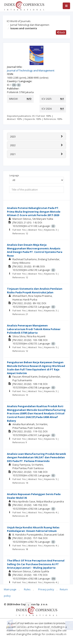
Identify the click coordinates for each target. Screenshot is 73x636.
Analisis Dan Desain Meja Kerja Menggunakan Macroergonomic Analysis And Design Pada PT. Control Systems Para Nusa (34, 250)
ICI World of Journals (19, 21)
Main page (10, 589)
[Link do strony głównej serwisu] (24, 5)
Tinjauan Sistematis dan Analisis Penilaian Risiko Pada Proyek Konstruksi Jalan (34, 290)
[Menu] (66, 6)
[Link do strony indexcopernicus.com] (36, 611)
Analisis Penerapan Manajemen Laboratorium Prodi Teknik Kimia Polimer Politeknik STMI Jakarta (34, 329)
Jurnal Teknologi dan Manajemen (29, 25)
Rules (27, 589)
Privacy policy (46, 589)
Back (62, 32)
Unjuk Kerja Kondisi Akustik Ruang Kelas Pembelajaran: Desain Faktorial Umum (33, 529)
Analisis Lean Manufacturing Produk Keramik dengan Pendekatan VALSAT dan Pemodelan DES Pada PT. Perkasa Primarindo (36, 457)
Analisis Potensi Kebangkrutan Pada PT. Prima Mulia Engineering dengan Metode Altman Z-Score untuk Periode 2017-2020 (33, 211)
